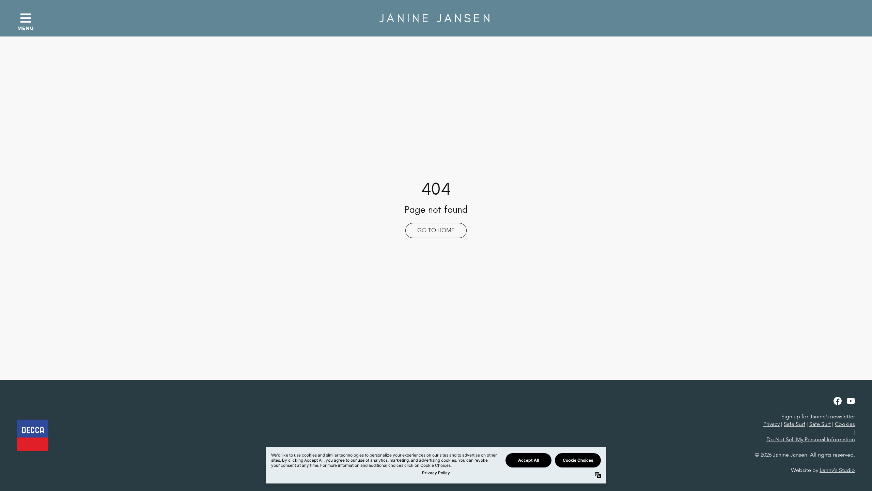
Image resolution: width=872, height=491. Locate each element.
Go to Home (436, 230)
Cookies (845, 424)
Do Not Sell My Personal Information (810, 439)
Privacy (771, 424)
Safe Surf (794, 424)
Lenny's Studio (837, 470)
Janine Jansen (436, 18)
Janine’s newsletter (832, 416)
